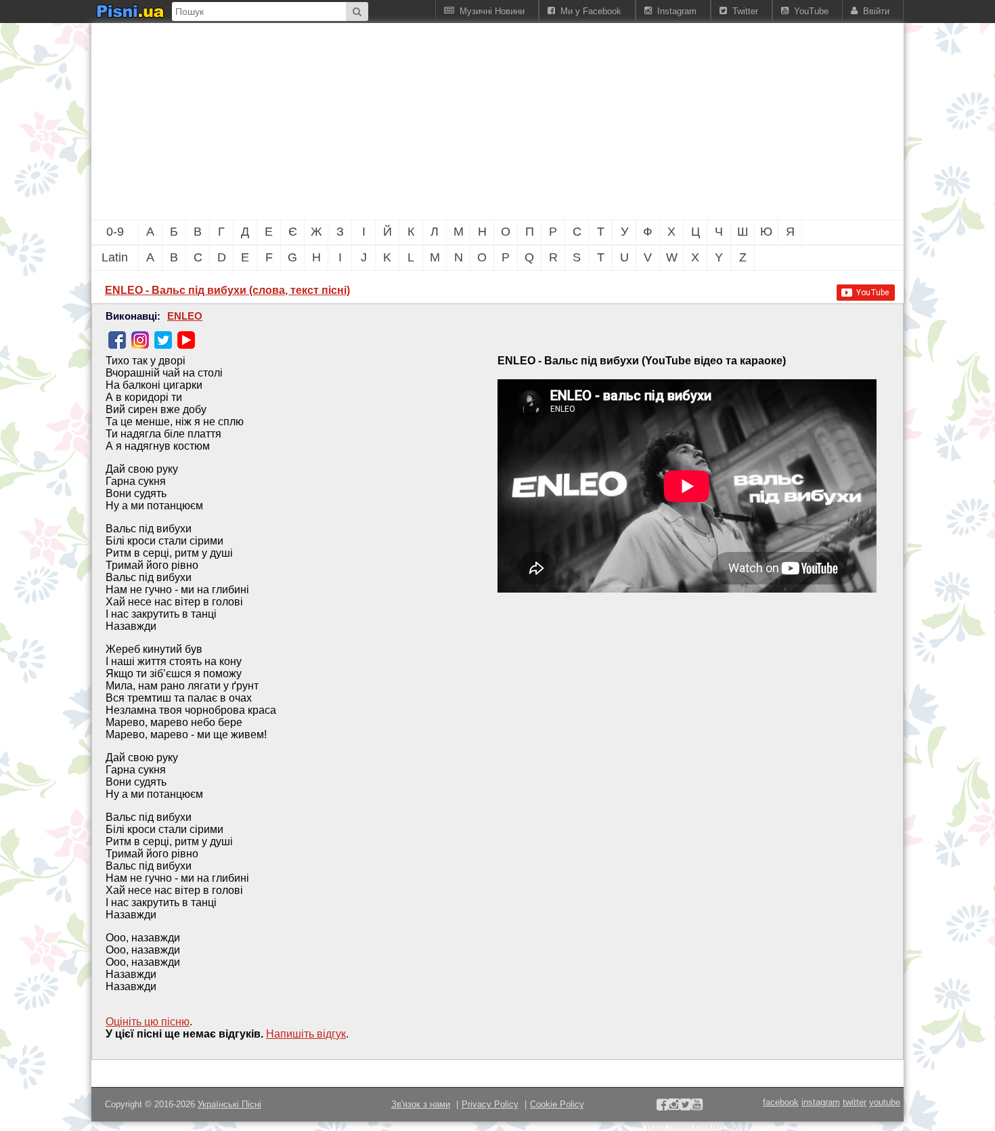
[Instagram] (140, 339)
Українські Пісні (229, 1104)
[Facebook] (117, 339)
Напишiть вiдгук (306, 1034)
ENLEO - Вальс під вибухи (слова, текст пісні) (227, 290)
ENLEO (184, 316)
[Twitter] (163, 339)
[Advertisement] (423, 121)
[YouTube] (186, 339)
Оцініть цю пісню (148, 1021)
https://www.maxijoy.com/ (696, 1126)
